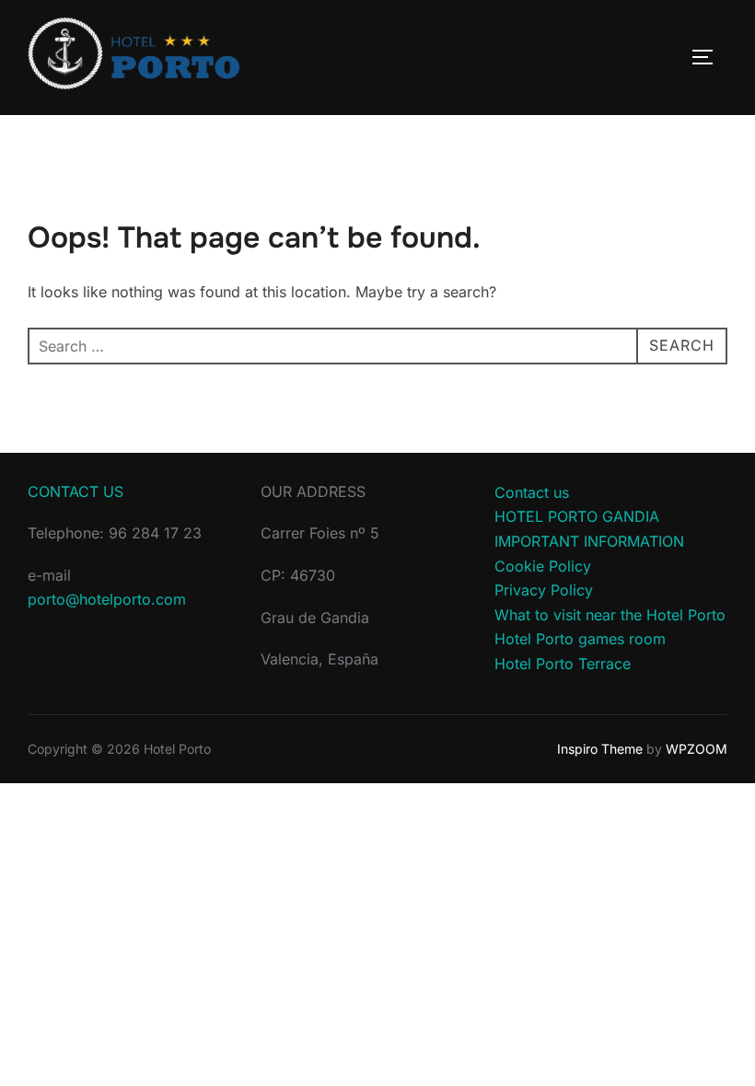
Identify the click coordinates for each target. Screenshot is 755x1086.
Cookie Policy (542, 566)
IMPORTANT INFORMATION (589, 541)
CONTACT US (75, 491)
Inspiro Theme (600, 749)
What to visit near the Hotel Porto (610, 615)
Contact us (531, 492)
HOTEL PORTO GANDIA (576, 516)
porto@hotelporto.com (107, 599)
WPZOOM (696, 749)
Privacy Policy (543, 590)
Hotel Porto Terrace (562, 663)
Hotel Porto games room (580, 639)
